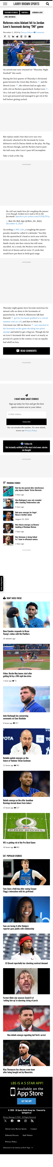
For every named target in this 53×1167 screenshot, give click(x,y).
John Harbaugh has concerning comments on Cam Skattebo (15, 717)
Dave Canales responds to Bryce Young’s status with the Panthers (16, 632)
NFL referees (10, 16)
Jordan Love (38, 12)
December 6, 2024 (14, 223)
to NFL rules (18, 229)
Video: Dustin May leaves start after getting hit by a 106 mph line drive (17, 674)
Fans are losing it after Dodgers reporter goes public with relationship (18, 927)
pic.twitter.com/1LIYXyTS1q (37, 216)
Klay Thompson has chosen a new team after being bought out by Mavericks (19, 1070)
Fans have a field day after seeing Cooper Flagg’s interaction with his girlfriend (20, 890)
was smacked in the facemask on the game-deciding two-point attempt (26, 328)
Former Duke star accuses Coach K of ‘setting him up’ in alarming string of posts (20, 999)
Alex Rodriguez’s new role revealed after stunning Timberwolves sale (28, 501)
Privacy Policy (31, 431)
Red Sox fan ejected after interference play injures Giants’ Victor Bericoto (29, 489)
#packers (20, 216)
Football (25, 12)
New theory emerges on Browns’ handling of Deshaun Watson (27, 525)
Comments (40, 32)
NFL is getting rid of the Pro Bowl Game (19, 842)
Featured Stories (11, 12)
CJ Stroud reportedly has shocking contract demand (26, 963)
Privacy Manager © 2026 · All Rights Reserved (19, 1117)
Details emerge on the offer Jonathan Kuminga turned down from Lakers (18, 801)
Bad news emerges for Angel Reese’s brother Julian (26, 513)
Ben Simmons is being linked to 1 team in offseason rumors (26, 538)
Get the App (26, 1101)
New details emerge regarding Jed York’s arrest (26, 1035)
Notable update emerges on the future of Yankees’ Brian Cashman (17, 759)
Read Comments (28, 350)
